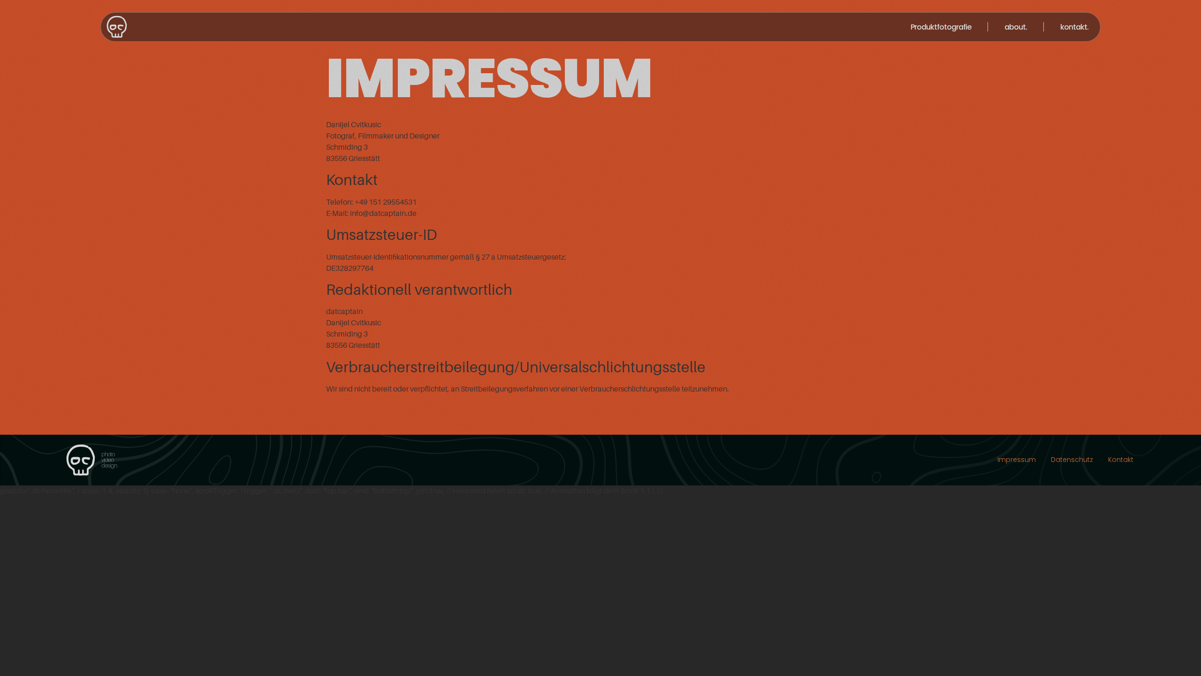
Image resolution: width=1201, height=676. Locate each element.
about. (1015, 27)
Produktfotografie (941, 27)
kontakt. (1074, 27)
